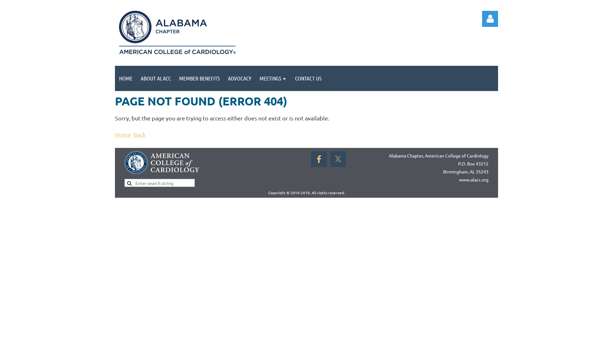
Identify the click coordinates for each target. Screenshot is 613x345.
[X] (338, 159)
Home (123, 134)
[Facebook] (319, 159)
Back (139, 134)
